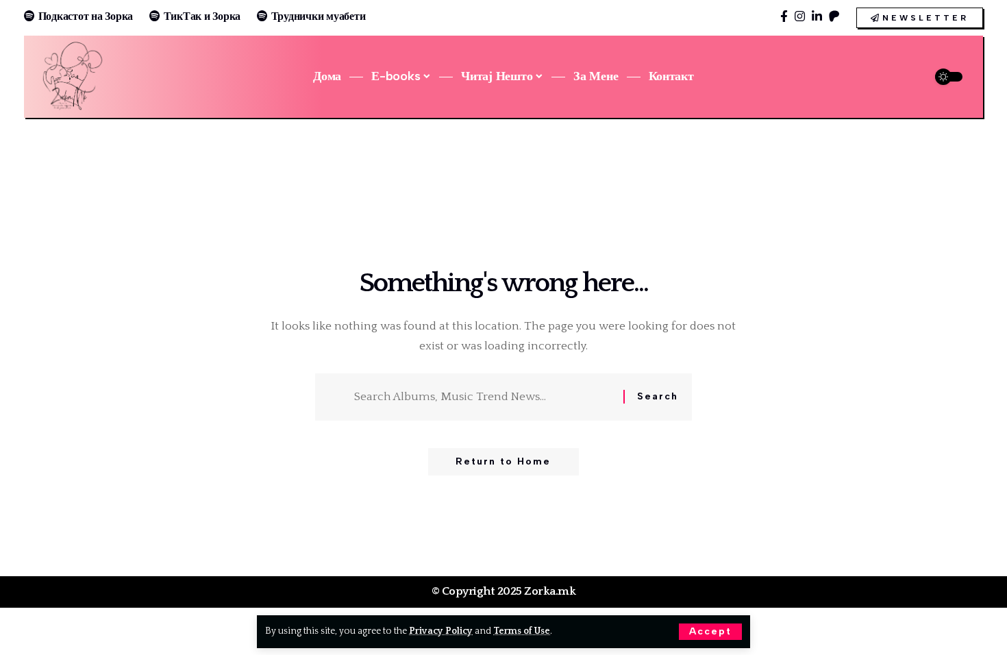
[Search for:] (483, 397)
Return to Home (503, 461)
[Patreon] (834, 17)
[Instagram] (799, 17)
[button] (710, 631)
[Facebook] (784, 17)
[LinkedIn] (816, 17)
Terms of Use (521, 631)
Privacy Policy (441, 631)
